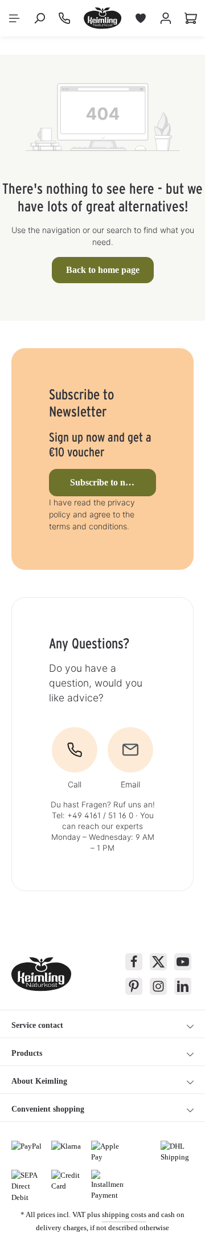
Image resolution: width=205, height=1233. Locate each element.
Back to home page (103, 270)
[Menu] (14, 18)
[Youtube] (182, 961)
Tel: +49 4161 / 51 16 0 (92, 815)
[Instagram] (158, 986)
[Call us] (64, 18)
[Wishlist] (140, 18)
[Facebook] (133, 961)
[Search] (39, 18)
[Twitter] (158, 961)
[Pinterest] (133, 986)
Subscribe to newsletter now (113, 482)
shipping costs (124, 1214)
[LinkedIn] (182, 986)
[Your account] (165, 18)
